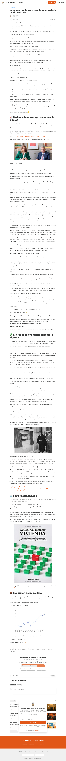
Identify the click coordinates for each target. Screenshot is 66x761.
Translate (12, 7)
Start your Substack (28, 755)
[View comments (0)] (14, 19)
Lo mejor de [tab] (12, 700)
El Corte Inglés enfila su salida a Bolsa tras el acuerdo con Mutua (28, 136)
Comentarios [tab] (13, 684)
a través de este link (15, 588)
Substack (26, 758)
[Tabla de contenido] (1, 380)
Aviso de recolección (44, 751)
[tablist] (16, 684)
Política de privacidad (41, 726)
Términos (37, 751)
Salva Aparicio (16, 15)
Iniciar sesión (60, 2)
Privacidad (31, 751)
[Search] (43, 2)
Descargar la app (39, 755)
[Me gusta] (11, 19)
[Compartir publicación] (46, 2)
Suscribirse (52, 2)
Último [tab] (17, 700)
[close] (45, 703)
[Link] (8, 118)
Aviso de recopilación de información (28, 726)
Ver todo (13, 731)
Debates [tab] (22, 700)
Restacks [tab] (19, 684)
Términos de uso (33, 725)
